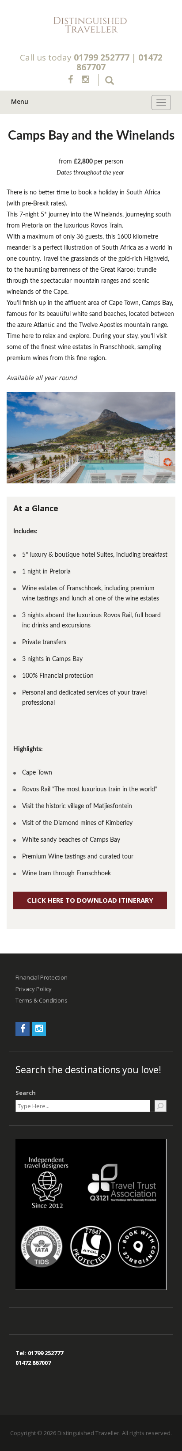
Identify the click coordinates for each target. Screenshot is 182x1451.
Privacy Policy (33, 989)
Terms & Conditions (41, 1000)
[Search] (160, 1106)
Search (25, 1093)
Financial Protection (41, 977)
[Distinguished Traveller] (91, 25)
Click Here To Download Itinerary (90, 900)
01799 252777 (101, 57)
